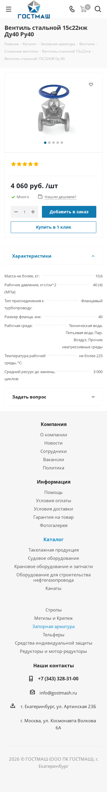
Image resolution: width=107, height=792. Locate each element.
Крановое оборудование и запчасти (53, 566)
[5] (36, 164)
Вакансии (53, 459)
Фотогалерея (53, 525)
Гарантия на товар (53, 517)
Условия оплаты (53, 500)
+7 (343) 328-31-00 (58, 678)
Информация (53, 482)
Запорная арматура (53, 626)
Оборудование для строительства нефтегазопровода (53, 577)
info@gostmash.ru (58, 693)
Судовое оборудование (53, 558)
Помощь (53, 492)
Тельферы (53, 634)
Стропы (53, 610)
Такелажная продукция (54, 550)
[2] (19, 164)
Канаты (53, 588)
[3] (25, 164)
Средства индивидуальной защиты (53, 643)
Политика (53, 468)
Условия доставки (53, 509)
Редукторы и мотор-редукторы (53, 651)
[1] (14, 164)
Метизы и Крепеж (53, 618)
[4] (31, 164)
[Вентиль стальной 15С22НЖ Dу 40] (53, 110)
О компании (53, 435)
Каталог (53, 539)
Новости (53, 443)
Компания (54, 424)
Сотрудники (53, 451)
